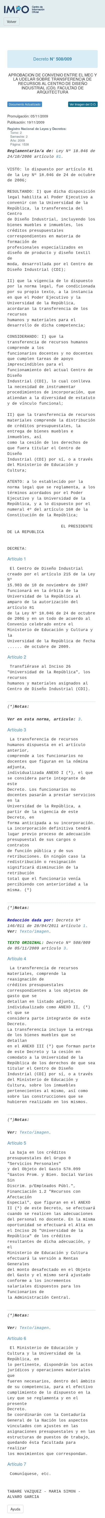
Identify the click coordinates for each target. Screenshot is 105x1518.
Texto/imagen (34, 931)
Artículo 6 (16, 1338)
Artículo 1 (16, 558)
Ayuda (15, 1509)
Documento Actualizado (25, 104)
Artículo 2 (16, 657)
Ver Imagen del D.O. (83, 104)
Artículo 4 (16, 958)
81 (58, 157)
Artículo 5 (16, 1142)
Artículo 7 (16, 1464)
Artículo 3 (16, 729)
